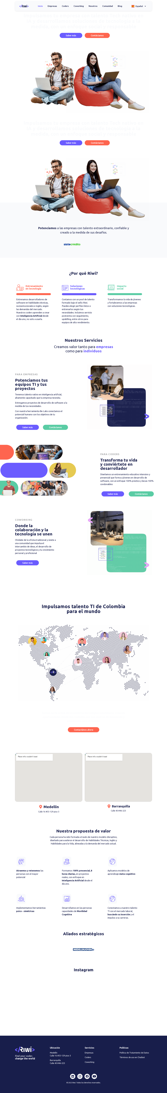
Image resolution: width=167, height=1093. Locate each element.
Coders (65, 6)
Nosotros (93, 6)
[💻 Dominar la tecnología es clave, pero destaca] (37, 988)
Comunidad (107, 6)
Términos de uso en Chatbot (132, 1057)
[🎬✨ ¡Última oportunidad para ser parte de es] (129, 1014)
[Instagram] (80, 1076)
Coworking (79, 6)
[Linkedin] (72, 1076)
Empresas (52, 6)
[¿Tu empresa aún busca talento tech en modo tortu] (83, 1014)
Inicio (40, 6)
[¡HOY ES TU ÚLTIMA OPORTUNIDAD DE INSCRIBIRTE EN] (37, 1014)
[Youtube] (94, 1076)
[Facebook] (87, 1076)
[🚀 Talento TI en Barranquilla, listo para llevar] (83, 988)
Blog (120, 6)
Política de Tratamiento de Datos (134, 1053)
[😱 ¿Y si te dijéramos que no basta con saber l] (129, 988)
